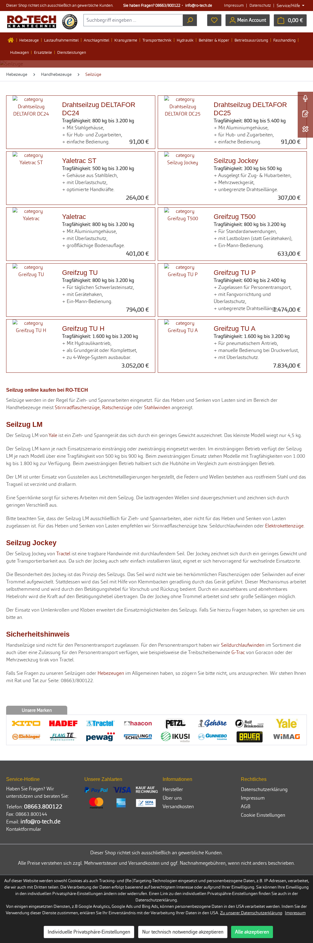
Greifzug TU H (83, 328)
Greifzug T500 (235, 216)
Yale (53, 435)
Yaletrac (74, 216)
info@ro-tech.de (198, 5)
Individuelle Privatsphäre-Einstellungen (89, 932)
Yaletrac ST (79, 161)
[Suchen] (189, 20)
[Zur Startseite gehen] (31, 21)
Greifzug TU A (235, 328)
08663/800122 (167, 5)
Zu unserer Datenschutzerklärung (251, 912)
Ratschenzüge (117, 407)
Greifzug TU (80, 272)
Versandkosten (178, 806)
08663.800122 (43, 806)
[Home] (12, 40)
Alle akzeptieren (252, 932)
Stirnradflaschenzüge (77, 407)
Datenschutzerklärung (264, 789)
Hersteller (173, 789)
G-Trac (238, 652)
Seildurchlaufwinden (242, 645)
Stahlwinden (157, 407)
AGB (245, 806)
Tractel (63, 553)
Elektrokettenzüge (284, 526)
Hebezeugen (111, 673)
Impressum (234, 5)
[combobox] (133, 20)
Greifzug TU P (235, 272)
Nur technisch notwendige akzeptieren (182, 932)
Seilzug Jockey (236, 161)
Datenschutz (260, 5)
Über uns (172, 798)
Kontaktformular (23, 829)
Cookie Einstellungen (263, 815)
